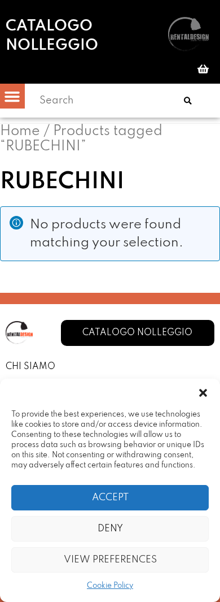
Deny (110, 529)
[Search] (187, 101)
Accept (110, 498)
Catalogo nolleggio (52, 36)
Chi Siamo (30, 366)
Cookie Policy (110, 586)
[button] (203, 393)
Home (20, 131)
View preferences (110, 560)
